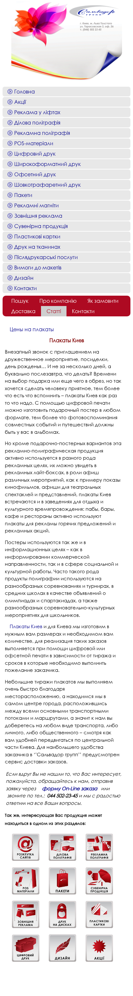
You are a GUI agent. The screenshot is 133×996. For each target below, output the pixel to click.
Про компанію (58, 300)
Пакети (23, 195)
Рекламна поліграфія (42, 132)
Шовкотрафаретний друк (47, 184)
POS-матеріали (33, 143)
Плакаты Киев (26, 626)
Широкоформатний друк (47, 163)
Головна (24, 91)
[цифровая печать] (23, 962)
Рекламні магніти (36, 205)
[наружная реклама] (23, 928)
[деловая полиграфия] (60, 861)
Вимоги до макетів (37, 267)
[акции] (96, 962)
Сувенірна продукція (41, 226)
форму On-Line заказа (69, 788)
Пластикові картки (37, 236)
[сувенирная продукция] (96, 895)
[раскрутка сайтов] (23, 861)
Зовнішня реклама (38, 215)
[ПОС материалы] (23, 895)
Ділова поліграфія (37, 122)
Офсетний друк (35, 174)
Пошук (19, 300)
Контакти (25, 288)
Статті (53, 311)
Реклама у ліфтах (37, 112)
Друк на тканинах (37, 246)
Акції (20, 101)
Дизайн (24, 277)
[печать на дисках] (60, 928)
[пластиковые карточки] (96, 928)
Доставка (23, 311)
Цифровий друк (35, 153)
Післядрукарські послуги (46, 257)
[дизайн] (60, 962)
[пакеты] (60, 895)
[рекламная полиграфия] (96, 861)
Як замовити (102, 300)
